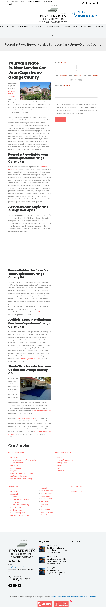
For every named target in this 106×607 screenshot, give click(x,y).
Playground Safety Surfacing (12, 94)
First (56, 71)
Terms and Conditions (70, 597)
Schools (44, 507)
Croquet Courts (16, 507)
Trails (58, 468)
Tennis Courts (46, 515)
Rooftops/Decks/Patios (18, 476)
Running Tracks (62, 463)
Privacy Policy (56, 597)
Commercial (14, 502)
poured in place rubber (22, 102)
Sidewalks (60, 465)
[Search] (53, 35)
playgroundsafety (54, 553)
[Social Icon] (10, 585)
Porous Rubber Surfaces (63, 452)
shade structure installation (41, 411)
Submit (60, 119)
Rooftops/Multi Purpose (65, 460)
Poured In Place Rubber (16, 452)
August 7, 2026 (51, 568)
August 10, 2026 (52, 557)
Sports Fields (45, 509)
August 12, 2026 (52, 545)
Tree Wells (60, 471)
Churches (13, 497)
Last (78, 71)
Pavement (60, 457)
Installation (14, 457)
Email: (10, 564)
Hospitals (44, 488)
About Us (41, 1)
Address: (11, 569)
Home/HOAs (14, 465)
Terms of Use (83, 597)
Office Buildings (46, 493)
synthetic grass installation (29, 359)
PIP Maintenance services (25, 418)
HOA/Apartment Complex (19, 515)
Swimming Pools (47, 512)
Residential (45, 501)
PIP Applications (15, 468)
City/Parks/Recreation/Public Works (23, 460)
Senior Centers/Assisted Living (21, 479)
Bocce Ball (14, 494)
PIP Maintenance (76, 491)
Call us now (85, 12)
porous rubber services (40, 312)
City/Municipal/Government (20, 499)
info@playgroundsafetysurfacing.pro (21, 1)
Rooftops (44, 504)
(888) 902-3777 (87, 16)
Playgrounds (14, 471)
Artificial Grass (13, 487)
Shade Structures (76, 487)
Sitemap (93, 597)
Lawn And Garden (47, 491)
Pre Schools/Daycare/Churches (21, 473)
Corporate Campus (17, 463)
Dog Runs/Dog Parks (17, 513)
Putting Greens (46, 499)
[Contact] (75, 14)
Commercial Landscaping (19, 505)
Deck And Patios (16, 510)
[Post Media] (42, 549)
